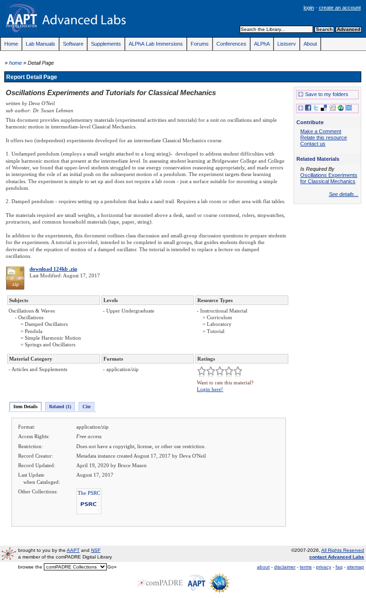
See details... (343, 194)
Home (11, 44)
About (310, 44)
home (15, 63)
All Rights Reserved (342, 550)
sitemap (355, 566)
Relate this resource (323, 137)
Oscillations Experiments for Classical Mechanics (328, 178)
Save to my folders (326, 94)
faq (339, 566)
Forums (200, 44)
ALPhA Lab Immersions (156, 44)
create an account (340, 7)
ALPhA (262, 44)
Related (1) (60, 406)
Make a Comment (320, 131)
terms (306, 566)
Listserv (286, 44)
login (309, 7)
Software (73, 44)
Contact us (312, 144)
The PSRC (89, 493)
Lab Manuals (40, 44)
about (263, 566)
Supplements (106, 44)
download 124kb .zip (53, 269)
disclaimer (284, 566)
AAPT (73, 550)
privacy (323, 566)
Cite (86, 406)
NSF (96, 550)
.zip (15, 284)
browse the (30, 566)
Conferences (231, 44)
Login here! (210, 389)
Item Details (25, 406)
